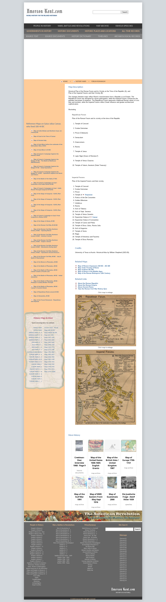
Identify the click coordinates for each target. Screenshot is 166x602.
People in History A (36, 528)
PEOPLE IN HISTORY (44, 26)
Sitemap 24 (123, 580)
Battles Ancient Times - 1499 (63, 555)
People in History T (36, 559)
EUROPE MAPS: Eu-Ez (35, 362)
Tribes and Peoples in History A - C (37, 570)
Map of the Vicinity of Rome (88, 268)
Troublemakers (36, 579)
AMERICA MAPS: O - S (35, 337)
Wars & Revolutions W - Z (63, 541)
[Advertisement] (83, 61)
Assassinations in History (90, 552)
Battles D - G (63, 546)
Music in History (90, 554)
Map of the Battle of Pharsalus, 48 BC (45, 266)
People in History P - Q (36, 554)
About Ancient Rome (85, 287)
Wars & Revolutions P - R (63, 537)
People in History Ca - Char (36, 532)
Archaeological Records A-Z (90, 545)
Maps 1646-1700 (49, 345)
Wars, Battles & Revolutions (63, 525)
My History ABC (90, 546)
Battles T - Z (63, 554)
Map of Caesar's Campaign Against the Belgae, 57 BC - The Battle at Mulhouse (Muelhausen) (45, 161)
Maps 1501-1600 (49, 340)
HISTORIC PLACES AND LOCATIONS (102, 31)
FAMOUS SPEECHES (124, 26)
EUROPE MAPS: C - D (36, 357)
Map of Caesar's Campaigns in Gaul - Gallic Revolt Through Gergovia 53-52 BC (46, 188)
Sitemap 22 (123, 577)
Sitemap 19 (123, 571)
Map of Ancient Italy (39, 140)
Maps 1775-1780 (49, 349)
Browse (90, 565)
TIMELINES (105, 36)
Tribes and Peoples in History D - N (36, 572)
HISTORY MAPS (81, 81)
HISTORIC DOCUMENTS (70, 31)
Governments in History (90, 563)
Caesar (94, 217)
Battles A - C (63, 545)
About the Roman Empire (87, 285)
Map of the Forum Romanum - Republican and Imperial (46, 300)
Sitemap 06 (123, 547)
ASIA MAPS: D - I (37, 345)
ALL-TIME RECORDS (131, 31)
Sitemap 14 (123, 562)
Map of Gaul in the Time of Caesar (44, 136)
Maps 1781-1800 (49, 352)
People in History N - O (36, 552)
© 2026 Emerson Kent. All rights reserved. (83, 599)
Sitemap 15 (123, 564)
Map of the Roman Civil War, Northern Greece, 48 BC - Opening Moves (44, 229)
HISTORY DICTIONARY (84, 36)
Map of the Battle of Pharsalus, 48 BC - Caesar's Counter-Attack (44, 287)
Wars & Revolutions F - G (63, 532)
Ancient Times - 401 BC (51, 328)
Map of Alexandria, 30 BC (41, 296)
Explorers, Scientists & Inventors (36, 563)
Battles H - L (63, 548)
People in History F (36, 539)
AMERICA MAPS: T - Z (35, 340)
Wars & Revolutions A (63, 528)
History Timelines (90, 530)
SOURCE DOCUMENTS (57, 36)
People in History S (36, 557)
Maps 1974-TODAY (49, 371)
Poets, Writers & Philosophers (37, 566)
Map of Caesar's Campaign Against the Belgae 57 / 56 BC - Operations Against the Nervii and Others (46, 173)
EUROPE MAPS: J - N (36, 371)
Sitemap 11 (123, 557)
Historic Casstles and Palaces (90, 550)
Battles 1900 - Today (63, 563)
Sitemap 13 (123, 560)
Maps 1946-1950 (49, 367)
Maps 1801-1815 (49, 354)
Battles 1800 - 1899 (63, 561)
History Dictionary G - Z (90, 534)
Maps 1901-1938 (49, 359)
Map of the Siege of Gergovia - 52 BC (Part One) (46, 194)
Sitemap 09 (123, 553)
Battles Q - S (63, 552)
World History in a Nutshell (90, 528)
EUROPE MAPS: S (37, 379)
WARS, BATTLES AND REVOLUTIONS (76, 26)
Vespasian (88, 195)
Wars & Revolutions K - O (63, 535)
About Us (90, 568)
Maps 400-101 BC (49, 330)
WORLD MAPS (37, 328)
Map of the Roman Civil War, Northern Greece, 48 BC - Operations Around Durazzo (45, 251)
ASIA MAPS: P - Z (37, 349)
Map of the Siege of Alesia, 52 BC (44, 221)
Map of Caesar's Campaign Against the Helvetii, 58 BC (45, 154)
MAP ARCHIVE (104, 26)
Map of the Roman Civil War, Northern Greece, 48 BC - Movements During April (44, 246)
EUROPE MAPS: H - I (36, 369)
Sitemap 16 (123, 566)
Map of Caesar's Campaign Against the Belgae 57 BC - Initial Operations (45, 167)
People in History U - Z (36, 561)
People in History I (36, 545)
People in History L (36, 548)
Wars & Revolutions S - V (63, 539)
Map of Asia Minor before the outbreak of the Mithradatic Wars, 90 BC (46, 145)
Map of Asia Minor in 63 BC (42, 150)
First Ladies (36, 576)
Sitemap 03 (123, 542)
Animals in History (90, 559)
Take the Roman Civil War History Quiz (92, 289)
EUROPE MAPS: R (36, 376)
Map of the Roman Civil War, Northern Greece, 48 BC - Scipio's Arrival (44, 240)
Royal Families (36, 585)
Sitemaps (123, 535)
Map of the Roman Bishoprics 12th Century (93, 273)
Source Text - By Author (90, 537)
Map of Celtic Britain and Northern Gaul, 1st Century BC (46, 131)
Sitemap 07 (123, 549)
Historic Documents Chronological (90, 543)
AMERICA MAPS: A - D (35, 332)
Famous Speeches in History (90, 561)
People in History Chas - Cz (36, 534)
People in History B (36, 530)
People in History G (36, 541)
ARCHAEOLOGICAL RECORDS (127, 36)
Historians (37, 581)
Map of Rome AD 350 (85, 270)
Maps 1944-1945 (49, 364)
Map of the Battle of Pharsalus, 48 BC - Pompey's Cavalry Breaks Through (44, 281)
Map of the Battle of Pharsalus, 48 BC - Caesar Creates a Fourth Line (44, 270)
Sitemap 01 (123, 538)
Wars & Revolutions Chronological (63, 543)
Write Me (90, 570)
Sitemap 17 (123, 568)
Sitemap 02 (123, 540)
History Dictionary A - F (90, 532)
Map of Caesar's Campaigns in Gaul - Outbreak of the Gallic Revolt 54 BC (44, 183)
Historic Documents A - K (90, 539)
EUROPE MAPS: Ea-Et (35, 359)
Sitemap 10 (123, 555)
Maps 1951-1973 (49, 369)
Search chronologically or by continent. (43, 323)
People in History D (36, 535)
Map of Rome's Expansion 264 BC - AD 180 (93, 266)
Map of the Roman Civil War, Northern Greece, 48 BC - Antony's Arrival (44, 235)
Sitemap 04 (123, 544)
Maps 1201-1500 (49, 337)
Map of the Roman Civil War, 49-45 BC (45, 225)
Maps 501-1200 (49, 335)
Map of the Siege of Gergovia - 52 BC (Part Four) (46, 210)
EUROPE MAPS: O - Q (35, 374)
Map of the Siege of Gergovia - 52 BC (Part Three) (46, 205)
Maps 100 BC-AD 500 (50, 332)
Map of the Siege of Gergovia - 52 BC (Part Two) (46, 199)
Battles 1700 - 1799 (63, 559)
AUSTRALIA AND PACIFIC (34, 352)
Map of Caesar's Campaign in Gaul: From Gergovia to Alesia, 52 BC (45, 216)
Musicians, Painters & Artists (36, 565)
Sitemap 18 (123, 569)
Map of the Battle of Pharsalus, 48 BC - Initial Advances (46, 276)
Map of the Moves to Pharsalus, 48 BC (45, 262)
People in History (36, 525)
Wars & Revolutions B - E (63, 530)
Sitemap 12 (123, 558)
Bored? (90, 566)
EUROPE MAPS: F (37, 364)
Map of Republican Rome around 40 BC (46, 292)
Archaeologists (36, 583)
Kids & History (90, 557)
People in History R (36, 555)
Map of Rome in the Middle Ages (89, 271)
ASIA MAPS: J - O (37, 347)
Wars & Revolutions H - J (63, 534)
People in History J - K (36, 546)
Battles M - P (63, 550)
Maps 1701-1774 (49, 347)
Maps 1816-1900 (49, 357)
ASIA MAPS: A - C (37, 342)
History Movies (90, 555)
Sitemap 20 (123, 573)
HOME (65, 81)
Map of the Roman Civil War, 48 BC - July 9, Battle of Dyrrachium (46, 257)
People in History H (36, 543)
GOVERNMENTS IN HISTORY (41, 31)
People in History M (36, 550)
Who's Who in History (90, 548)
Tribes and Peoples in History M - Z (36, 574)
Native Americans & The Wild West (36, 568)
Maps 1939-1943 (49, 362)
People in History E (36, 537)
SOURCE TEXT (34, 36)
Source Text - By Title (90, 535)
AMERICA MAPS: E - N (35, 335)
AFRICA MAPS (38, 330)
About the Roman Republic (87, 283)
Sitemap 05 (123, 546)
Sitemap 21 (123, 575)
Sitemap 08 (123, 551)
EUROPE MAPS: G (36, 367)
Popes (36, 577)
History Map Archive (43, 318)
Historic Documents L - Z (90, 541)
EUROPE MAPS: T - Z (36, 381)
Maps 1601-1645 (49, 342)
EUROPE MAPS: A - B (35, 354)
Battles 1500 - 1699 (63, 557)
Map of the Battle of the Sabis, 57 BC (45, 178)
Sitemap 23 (123, 578)
